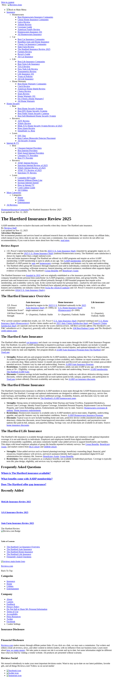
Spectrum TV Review (27, 173)
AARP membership (72, 261)
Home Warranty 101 (26, 96)
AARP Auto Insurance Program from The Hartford (78, 350)
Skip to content (7, 2)
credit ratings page (9, 331)
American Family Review (29, 29)
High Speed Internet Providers (31, 153)
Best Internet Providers (27, 150)
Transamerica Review (27, 71)
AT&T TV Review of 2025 (30, 170)
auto (33, 263)
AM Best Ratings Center (83, 328)
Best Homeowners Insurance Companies (35, 17)
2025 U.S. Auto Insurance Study (62, 251)
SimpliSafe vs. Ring (26, 131)
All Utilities (23, 190)
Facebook (11, 621)
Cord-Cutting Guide (26, 187)
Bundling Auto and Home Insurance (33, 42)
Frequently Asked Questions (19, 557)
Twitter (10, 619)
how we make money (15, 650)
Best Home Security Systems (30, 108)
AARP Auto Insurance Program (79, 364)
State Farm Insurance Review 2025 (17, 523)
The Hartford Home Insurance (20, 552)
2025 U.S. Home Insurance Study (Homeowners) (72, 307)
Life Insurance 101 (26, 74)
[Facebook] (14, 670)
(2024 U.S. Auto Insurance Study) (30, 290)
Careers (10, 602)
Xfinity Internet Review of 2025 (32, 168)
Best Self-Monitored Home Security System (37, 116)
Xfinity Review (24, 123)
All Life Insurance (25, 79)
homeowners (45, 263)
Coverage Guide (25, 27)
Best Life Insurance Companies (31, 61)
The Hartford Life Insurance (19, 554)
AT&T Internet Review (28, 163)
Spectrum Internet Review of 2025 (33, 165)
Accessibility (12, 614)
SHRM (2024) (50, 447)
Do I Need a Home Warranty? (31, 98)
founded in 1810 (33, 275)
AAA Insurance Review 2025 (14, 512)
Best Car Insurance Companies (31, 39)
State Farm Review (26, 47)
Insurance (15, 209)
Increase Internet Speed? (28, 183)
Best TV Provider (25, 158)
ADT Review (24, 121)
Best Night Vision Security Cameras (33, 113)
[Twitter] (13, 673)
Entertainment (24, 202)
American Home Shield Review (31, 89)
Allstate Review (25, 24)
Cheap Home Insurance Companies (33, 19)
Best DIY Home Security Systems (32, 111)
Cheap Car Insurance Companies (32, 44)
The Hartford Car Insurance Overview (23, 547)
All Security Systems (27, 141)
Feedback (11, 604)
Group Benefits (51, 271)
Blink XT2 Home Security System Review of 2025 (40, 126)
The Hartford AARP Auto (18, 372)
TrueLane (5, 352)
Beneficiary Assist (70, 271)
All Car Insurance (25, 56)
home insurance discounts (18, 425)
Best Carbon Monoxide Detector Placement (37, 138)
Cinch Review (24, 86)
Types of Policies (25, 76)
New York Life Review (28, 69)
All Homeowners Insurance (30, 34)
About (9, 599)
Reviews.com (7, 645)
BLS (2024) (34, 447)
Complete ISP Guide (27, 178)
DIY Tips (22, 136)
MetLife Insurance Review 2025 (16, 501)
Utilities (21, 200)
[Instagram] (14, 675)
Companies (24, 209)
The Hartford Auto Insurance (19, 549)
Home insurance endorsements (27, 410)
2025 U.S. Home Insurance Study (38, 253)
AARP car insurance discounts (82, 379)
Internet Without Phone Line (30, 180)
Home (20, 197)
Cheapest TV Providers (28, 155)
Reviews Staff (10, 228)
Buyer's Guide (24, 54)
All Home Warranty (26, 101)
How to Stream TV (26, 185)
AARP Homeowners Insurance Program (85, 415)
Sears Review (24, 94)
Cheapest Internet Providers (30, 148)
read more (65, 240)
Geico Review (24, 22)
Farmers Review (25, 52)
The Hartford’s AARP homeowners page (58, 398)
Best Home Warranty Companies (32, 84)
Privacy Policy (13, 607)
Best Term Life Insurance (29, 64)
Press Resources (14, 616)
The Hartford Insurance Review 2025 (34, 49)
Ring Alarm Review (26, 128)
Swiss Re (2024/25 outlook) (57, 288)
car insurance (32, 342)
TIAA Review (24, 66)
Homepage (6, 209)
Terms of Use (12, 611)
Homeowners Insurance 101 (30, 32)
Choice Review (24, 91)
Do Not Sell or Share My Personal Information (27, 609)
